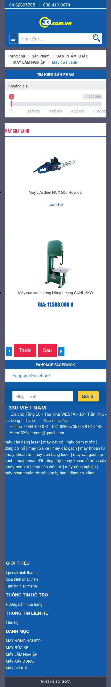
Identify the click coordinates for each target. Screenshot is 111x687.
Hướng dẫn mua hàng (24, 604)
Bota (66, 681)
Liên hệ (12, 622)
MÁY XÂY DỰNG (20, 661)
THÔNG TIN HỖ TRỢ (27, 594)
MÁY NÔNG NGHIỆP (23, 640)
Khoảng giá (18, 85)
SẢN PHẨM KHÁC (72, 56)
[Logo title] (55, 19)
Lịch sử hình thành (21, 572)
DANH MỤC (17, 631)
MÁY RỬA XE (17, 647)
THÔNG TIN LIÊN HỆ (27, 613)
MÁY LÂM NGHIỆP (29, 62)
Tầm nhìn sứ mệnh (21, 585)
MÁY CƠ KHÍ (16, 667)
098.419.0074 (56, 5)
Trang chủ (16, 56)
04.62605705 (22, 5)
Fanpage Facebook (31, 375)
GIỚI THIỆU (18, 563)
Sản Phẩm (41, 56)
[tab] (55, 85)
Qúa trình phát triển (22, 579)
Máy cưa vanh (64, 62)
